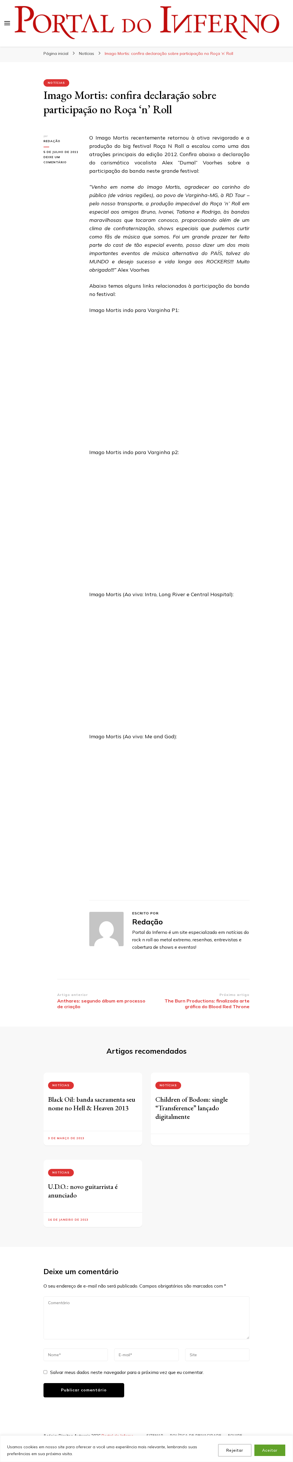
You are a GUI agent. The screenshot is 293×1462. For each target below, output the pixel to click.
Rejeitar (234, 1450)
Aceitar (270, 1450)
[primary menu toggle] (7, 23)
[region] (146, 1448)
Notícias (56, 83)
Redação (51, 141)
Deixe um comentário (62, 160)
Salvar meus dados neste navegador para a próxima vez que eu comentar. (127, 1372)
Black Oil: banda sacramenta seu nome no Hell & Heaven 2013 (91, 1103)
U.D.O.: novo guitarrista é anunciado (83, 1191)
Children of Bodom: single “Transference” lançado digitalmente (191, 1108)
